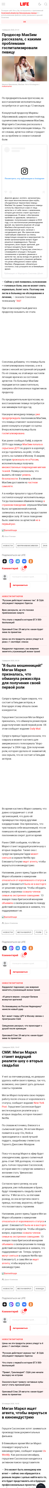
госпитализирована (13, 433)
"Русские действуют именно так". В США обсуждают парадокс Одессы (23, 602)
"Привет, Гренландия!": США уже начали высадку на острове (22, 1374)
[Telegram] (17, 561)
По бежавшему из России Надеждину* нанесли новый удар (22, 1008)
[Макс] (11, 561)
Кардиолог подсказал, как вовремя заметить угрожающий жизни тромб (21, 650)
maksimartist (7, 86)
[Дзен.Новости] (4, 561)
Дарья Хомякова (11, 923)
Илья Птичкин (10, 536)
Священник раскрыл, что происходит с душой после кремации (22, 1027)
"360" (18, 300)
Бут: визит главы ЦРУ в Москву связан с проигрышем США (23, 1017)
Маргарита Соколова (27, 273)
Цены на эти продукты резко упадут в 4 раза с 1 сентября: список (22, 640)
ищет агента (30, 861)
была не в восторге (35, 884)
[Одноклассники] (30, 561)
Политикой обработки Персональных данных (19, 13)
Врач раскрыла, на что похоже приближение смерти (18, 611)
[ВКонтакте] (24, 561)
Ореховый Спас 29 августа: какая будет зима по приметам (22, 631)
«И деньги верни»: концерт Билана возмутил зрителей (20, 998)
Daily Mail (35, 728)
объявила (7, 903)
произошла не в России (25, 459)
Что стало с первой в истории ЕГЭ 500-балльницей (22, 621)
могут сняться (10, 1255)
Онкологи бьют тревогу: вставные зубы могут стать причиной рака (22, 1383)
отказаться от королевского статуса (23, 880)
